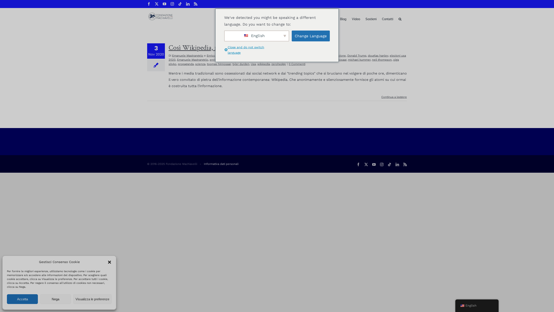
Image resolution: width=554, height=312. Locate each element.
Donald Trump (356, 55)
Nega (55, 299)
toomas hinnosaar (219, 64)
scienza (200, 64)
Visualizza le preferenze (92, 299)
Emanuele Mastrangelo (187, 55)
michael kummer (359, 59)
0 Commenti (297, 64)
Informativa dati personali (221, 164)
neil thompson (382, 59)
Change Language (311, 36)
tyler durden (240, 64)
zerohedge (278, 64)
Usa (253, 64)
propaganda (186, 64)
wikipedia (263, 64)
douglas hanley (378, 55)
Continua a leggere (394, 97)
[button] (109, 262)
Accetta (22, 299)
